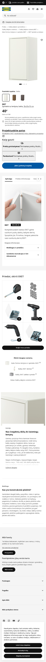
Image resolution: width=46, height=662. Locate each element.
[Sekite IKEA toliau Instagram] (9, 621)
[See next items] (38, 179)
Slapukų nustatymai (23, 656)
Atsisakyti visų (23, 650)
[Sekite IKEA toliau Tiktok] (19, 621)
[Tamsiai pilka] (22, 97)
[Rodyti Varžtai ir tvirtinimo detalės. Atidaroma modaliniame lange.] (33, 291)
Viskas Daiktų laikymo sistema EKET (23, 380)
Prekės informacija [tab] (23, 179)
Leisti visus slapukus (23, 645)
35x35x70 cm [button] (29, 106)
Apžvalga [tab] (8, 179)
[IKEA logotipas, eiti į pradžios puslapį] (6, 9)
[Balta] (6, 97)
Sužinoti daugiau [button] (11, 468)
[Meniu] (42, 9)
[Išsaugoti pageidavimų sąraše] (42, 40)
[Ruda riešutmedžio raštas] (14, 97)
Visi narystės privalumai (10, 548)
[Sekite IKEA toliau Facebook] (4, 621)
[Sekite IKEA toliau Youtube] (14, 621)
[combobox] (22, 15)
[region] (23, 58)
